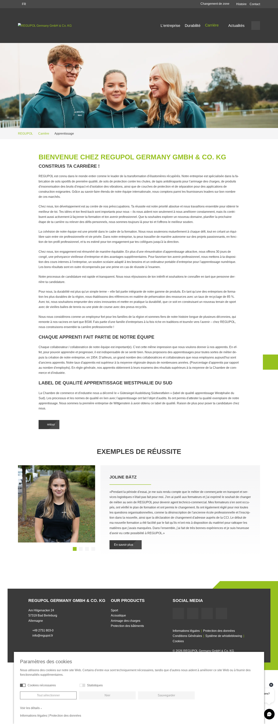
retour (50, 424)
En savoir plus (124, 539)
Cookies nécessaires (42, 685)
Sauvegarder (166, 695)
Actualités (236, 25)
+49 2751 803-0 (43, 625)
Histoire (241, 4)
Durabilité (192, 25)
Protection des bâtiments (127, 620)
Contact (255, 4)
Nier (107, 695)
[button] (75, 549)
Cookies (178, 636)
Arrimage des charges (125, 615)
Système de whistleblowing (223, 630)
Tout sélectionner (48, 695)
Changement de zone (215, 3)
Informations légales (186, 625)
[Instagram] (221, 608)
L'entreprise (170, 25)
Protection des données (219, 625)
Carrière (212, 25)
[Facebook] (178, 608)
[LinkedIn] (207, 608)
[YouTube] (192, 608)
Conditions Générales (187, 630)
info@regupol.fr (42, 630)
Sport (114, 605)
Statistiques (95, 685)
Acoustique (118, 610)
